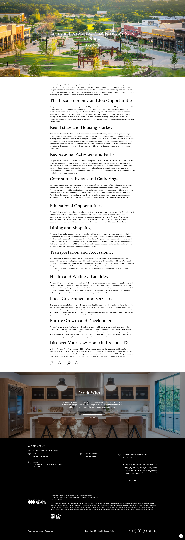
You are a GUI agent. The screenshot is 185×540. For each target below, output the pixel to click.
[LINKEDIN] (155, 531)
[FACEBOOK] (129, 531)
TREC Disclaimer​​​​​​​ (56, 499)
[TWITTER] (150, 531)
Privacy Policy (136, 473)
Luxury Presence (46, 531)
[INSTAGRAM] (134, 531)
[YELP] (145, 531)
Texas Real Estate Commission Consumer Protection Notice (71, 495)
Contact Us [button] (92, 417)
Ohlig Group (119, 354)
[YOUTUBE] (139, 531)
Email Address (129, 458)
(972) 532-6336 (90, 456)
